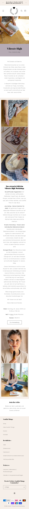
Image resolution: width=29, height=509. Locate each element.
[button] (3, 11)
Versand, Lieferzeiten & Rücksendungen (9, 470)
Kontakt (5, 434)
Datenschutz (6, 448)
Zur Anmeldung (14, 322)
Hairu (12, 314)
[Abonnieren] (24, 487)
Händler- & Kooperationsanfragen (13, 475)
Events (5, 431)
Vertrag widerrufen (8, 459)
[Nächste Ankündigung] (26, 2)
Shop (4, 423)
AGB (4, 444)
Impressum (6, 452)
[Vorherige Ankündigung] (3, 2)
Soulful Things (11, 506)
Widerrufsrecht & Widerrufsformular (13, 455)
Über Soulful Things (8, 427)
